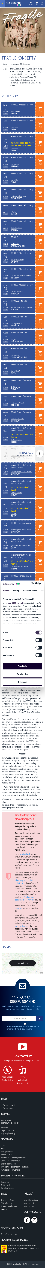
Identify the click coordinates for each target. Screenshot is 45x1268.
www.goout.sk (29, 1203)
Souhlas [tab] (6, 590)
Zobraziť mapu (22, 963)
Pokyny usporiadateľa (9, 1206)
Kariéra (3, 1148)
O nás (3, 1145)
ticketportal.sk (25, 854)
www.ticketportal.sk (22, 926)
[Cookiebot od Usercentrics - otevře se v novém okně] (31, 583)
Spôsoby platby (7, 1108)
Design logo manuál (8, 1163)
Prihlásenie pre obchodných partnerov (15, 1166)
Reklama (4, 1209)
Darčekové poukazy (8, 1188)
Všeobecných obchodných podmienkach (24, 881)
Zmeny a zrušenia (7, 1200)
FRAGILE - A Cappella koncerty (22, 104)
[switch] (38, 640)
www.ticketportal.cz (31, 1200)
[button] (37, 4)
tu (37, 937)
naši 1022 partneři (16, 603)
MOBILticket (5, 1185)
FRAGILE (14, 237)
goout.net (18, 908)
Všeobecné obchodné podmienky (13, 1157)
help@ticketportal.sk (8, 1130)
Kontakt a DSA (6, 1154)
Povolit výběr (22, 674)
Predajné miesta (7, 1151)
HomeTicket (5, 1182)
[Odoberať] (39, 1018)
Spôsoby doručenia (8, 1105)
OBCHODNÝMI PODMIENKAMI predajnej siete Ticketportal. (23, 1027)
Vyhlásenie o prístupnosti (10, 1169)
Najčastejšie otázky (8, 1133)
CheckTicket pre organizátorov (12, 1234)
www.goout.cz (29, 1206)
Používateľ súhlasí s (23, 1027)
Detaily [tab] (16, 590)
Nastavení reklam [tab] (30, 590)
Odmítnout (22, 682)
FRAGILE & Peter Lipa (19, 300)
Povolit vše (22, 666)
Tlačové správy (6, 1203)
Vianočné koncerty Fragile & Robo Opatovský (21, 429)
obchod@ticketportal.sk (10, 1122)
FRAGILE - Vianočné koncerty (21, 380)
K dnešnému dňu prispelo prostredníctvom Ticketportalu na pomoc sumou (23, 1248)
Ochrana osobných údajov (10, 1160)
